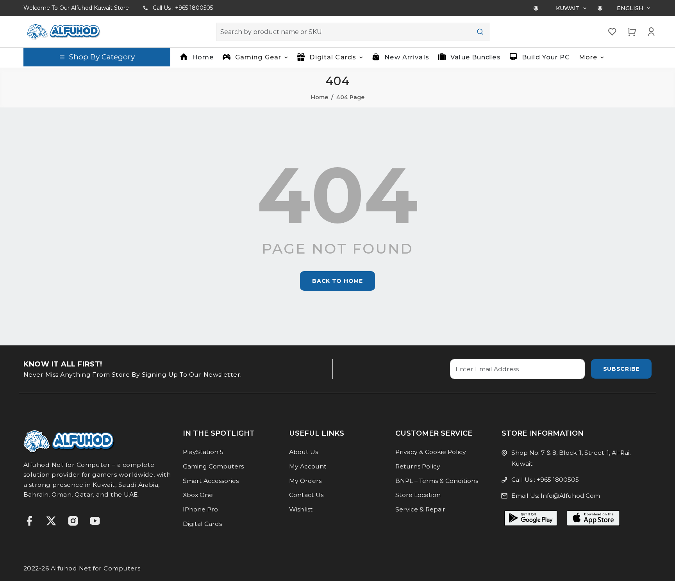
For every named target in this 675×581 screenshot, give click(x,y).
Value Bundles (475, 57)
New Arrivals (406, 57)
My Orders (305, 480)
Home (203, 57)
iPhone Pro (200, 509)
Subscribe (621, 368)
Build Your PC (546, 57)
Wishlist (301, 509)
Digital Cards (202, 523)
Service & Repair (420, 509)
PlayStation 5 (203, 452)
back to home (337, 280)
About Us (303, 452)
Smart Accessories (211, 480)
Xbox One (198, 495)
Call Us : (183, 7)
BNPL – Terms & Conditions (436, 480)
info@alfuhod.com (570, 495)
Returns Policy (417, 466)
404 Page (350, 97)
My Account (308, 466)
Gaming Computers (213, 466)
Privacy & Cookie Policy (430, 452)
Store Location (418, 495)
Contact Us (306, 495)
